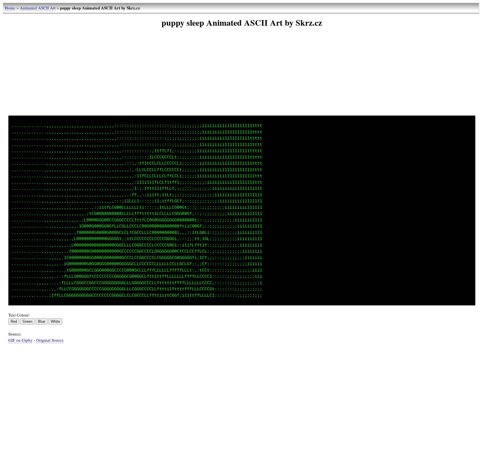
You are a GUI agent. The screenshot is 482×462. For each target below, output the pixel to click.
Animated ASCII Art (38, 8)
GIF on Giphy (20, 340)
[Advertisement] (241, 76)
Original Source (50, 340)
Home (10, 8)
